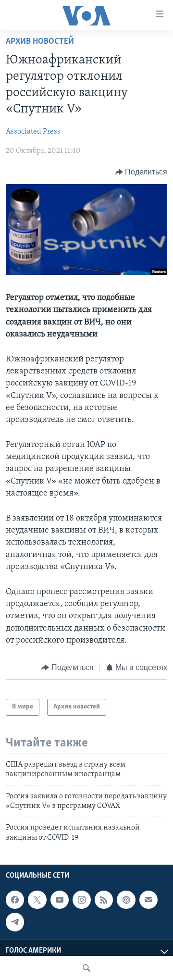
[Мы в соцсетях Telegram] (15, 922)
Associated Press (33, 132)
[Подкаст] (126, 900)
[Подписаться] (148, 900)
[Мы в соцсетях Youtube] (59, 900)
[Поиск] (86, 968)
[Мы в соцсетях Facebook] (15, 900)
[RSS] (104, 900)
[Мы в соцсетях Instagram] (82, 900)
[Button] (141, 172)
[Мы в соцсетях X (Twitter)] (37, 900)
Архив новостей (40, 41)
